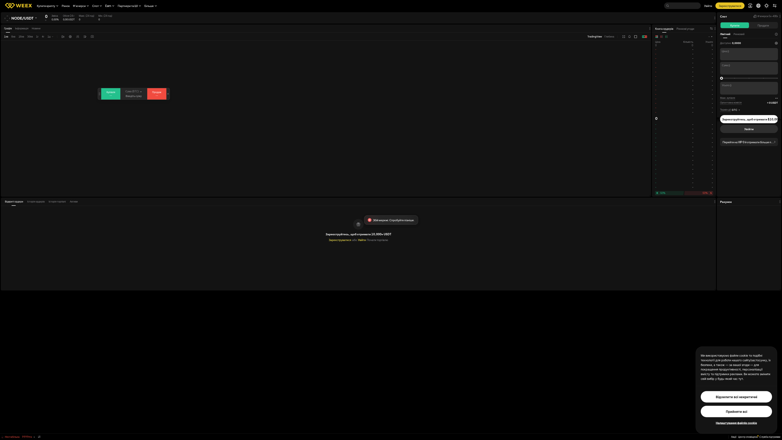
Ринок (66, 5)
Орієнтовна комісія (731, 102)
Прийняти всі (736, 411)
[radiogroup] (22, 28)
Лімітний (725, 34)
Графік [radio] (8, 28)
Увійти (708, 5)
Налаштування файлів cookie (736, 422)
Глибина (609, 36)
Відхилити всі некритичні (736, 397)
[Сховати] (39, 437)
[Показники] (77, 36)
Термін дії (725, 109)
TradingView (594, 36)
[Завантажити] (92, 36)
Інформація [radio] (22, 28)
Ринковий (739, 34)
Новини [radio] (36, 28)
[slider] (721, 78)
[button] (47, 5)
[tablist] (42, 202)
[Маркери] (84, 36)
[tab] (15, 201)
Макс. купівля (727, 97)
